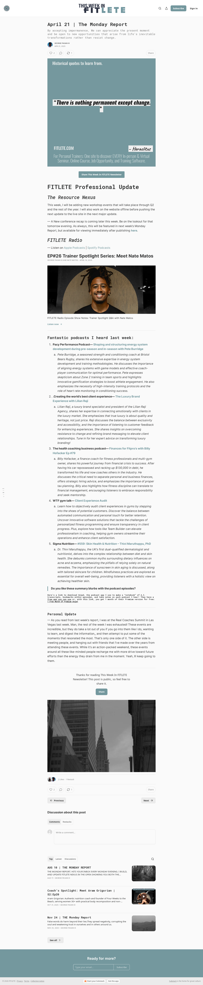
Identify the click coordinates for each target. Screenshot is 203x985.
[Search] (160, 8)
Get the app (113, 981)
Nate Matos (72, 260)
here (134, 230)
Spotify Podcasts (98, 247)
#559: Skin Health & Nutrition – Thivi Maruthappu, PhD (114, 543)
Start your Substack (95, 981)
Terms (26, 981)
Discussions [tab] (70, 859)
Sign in (194, 8)
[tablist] (60, 822)
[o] (144, 896)
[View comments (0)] (61, 53)
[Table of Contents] (3, 492)
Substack (173, 981)
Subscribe (178, 8)
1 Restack (70, 779)
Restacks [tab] (67, 822)
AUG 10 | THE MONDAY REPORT (69, 867)
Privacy (20, 981)
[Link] (43, 186)
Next (146, 800)
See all (53, 940)
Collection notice (37, 981)
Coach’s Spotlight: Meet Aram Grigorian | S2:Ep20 (81, 892)
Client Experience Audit (91, 500)
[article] (101, 874)
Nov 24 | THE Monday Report (69, 917)
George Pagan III (62, 43)
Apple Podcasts (74, 247)
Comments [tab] (54, 822)
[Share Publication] (166, 8)
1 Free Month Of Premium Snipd (62, 601)
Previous (59, 800)
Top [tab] (51, 859)
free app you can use (59, 599)
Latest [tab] (59, 859)
